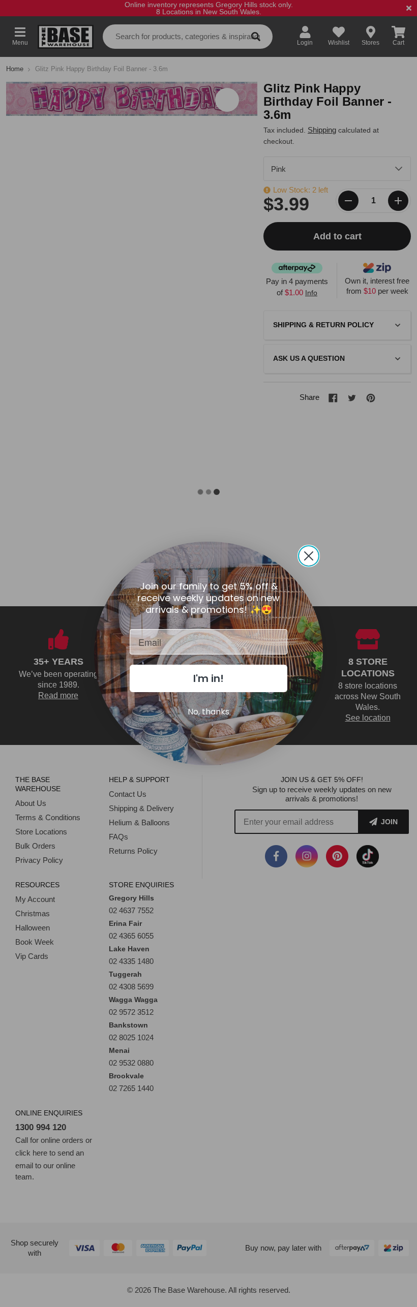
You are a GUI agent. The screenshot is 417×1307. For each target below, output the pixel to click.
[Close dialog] (309, 556)
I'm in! (208, 678)
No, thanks (208, 712)
